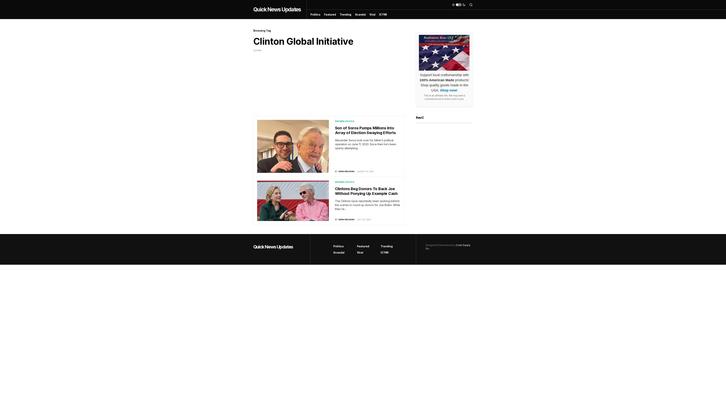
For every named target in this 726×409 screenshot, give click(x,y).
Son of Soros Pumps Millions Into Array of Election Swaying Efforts (365, 130)
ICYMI (385, 252)
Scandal (338, 252)
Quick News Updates (277, 9)
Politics (349, 121)
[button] (458, 5)
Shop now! (449, 90)
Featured (339, 121)
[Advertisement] (329, 80)
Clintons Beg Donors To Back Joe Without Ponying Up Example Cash (366, 191)
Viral (360, 252)
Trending (387, 246)
